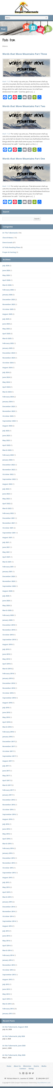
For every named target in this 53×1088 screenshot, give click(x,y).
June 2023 (6, 435)
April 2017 (6, 780)
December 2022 (8, 465)
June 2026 (6, 270)
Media (44, 1066)
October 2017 (7, 751)
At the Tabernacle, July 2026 (13, 1036)
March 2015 (6, 897)
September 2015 (9, 872)
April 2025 (6, 333)
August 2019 (7, 644)
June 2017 (6, 771)
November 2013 (8, 965)
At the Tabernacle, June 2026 (13, 1045)
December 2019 (8, 625)
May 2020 (6, 605)
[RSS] (20, 1073)
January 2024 (7, 401)
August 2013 (7, 979)
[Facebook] (23, 1073)
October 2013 (7, 970)
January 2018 (7, 736)
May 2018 (6, 717)
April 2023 (6, 445)
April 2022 (6, 503)
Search (36, 219)
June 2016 (6, 829)
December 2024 (8, 353)
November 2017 (8, 746)
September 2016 (9, 814)
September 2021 (9, 533)
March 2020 (6, 610)
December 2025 (8, 299)
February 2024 (8, 397)
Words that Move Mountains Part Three (24, 53)
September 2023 (9, 421)
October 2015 (7, 868)
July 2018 (5, 707)
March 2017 (6, 785)
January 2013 (7, 1013)
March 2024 (6, 392)
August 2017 (7, 761)
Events (36, 1066)
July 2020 (5, 596)
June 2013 (6, 989)
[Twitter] (33, 1073)
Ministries (27, 1066)
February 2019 (8, 673)
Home (9, 1066)
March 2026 (6, 285)
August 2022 (7, 484)
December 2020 (8, 576)
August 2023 (7, 426)
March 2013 (6, 1004)
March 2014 (6, 950)
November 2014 (8, 911)
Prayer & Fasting (9, 252)
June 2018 (6, 712)
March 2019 (6, 668)
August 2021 (7, 537)
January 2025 (7, 348)
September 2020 (9, 586)
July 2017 (5, 766)
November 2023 (8, 411)
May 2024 (6, 382)
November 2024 (8, 358)
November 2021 (8, 523)
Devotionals (7, 242)
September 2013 (9, 974)
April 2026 (6, 280)
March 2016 (6, 843)
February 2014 (8, 955)
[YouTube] (30, 1073)
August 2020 (7, 591)
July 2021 (5, 542)
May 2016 (6, 834)
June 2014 (6, 936)
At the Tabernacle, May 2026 (13, 1055)
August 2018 (7, 703)
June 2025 (6, 324)
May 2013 (6, 994)
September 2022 (9, 479)
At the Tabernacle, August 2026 (15, 1027)
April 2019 (6, 664)
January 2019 (7, 678)
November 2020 (8, 581)
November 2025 (8, 304)
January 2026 (7, 294)
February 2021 (8, 567)
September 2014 (9, 921)
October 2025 (7, 309)
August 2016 (7, 819)
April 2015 (6, 892)
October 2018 (7, 693)
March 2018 (6, 727)
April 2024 (6, 387)
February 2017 (8, 790)
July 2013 (5, 984)
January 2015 (7, 902)
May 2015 (6, 887)
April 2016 (6, 839)
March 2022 (6, 508)
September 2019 (9, 639)
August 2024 (7, 367)
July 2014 (5, 931)
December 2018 (8, 683)
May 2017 (6, 775)
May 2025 (6, 329)
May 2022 (6, 499)
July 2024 (5, 372)
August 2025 (7, 314)
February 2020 (8, 615)
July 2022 (5, 489)
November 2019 (8, 630)
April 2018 (6, 722)
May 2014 (6, 941)
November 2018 (8, 688)
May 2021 (6, 552)
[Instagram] (26, 1073)
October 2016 (7, 809)
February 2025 (8, 343)
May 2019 (6, 659)
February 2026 (8, 290)
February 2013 (8, 1009)
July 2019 (5, 649)
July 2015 (5, 882)
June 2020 (6, 600)
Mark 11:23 (6, 81)
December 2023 (8, 406)
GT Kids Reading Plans (11, 247)
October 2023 (7, 416)
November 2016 (8, 804)
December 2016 (8, 800)
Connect (22, 1069)
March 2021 (6, 562)
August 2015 (7, 877)
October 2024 (7, 363)
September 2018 (9, 698)
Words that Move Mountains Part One (23, 158)
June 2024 (6, 377)
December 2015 (8, 858)
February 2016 (8, 848)
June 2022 (6, 494)
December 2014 (8, 907)
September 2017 (9, 756)
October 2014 (7, 916)
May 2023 (6, 440)
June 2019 (6, 654)
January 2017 (7, 795)
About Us (17, 1066)
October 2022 (7, 474)
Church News (7, 237)
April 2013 (6, 999)
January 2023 (7, 460)
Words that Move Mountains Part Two (23, 106)
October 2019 (7, 635)
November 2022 (8, 469)
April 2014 (6, 945)
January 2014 (7, 960)
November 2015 (8, 863)
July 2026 (5, 265)
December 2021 (8, 518)
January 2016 (7, 853)
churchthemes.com (43, 1083)
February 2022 (8, 513)
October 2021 (7, 528)
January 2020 (7, 620)
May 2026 (6, 275)
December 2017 (8, 741)
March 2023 (6, 450)
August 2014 (7, 926)
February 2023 (8, 455)
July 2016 (5, 824)
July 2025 (5, 319)
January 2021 (7, 571)
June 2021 (6, 547)
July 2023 (5, 431)
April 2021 (6, 557)
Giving (31, 1069)
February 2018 (8, 732)
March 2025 (6, 338)
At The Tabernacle (10, 233)
